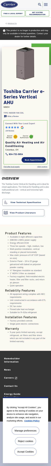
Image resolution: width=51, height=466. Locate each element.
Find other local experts (12, 167)
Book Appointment (34, 160)
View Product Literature (23, 212)
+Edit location (42, 167)
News (7, 369)
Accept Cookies (25, 451)
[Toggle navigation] (46, 5)
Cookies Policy (31, 421)
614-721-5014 (14, 154)
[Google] (21, 127)
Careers (10, 377)
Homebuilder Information (12, 360)
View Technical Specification (26, 202)
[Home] (9, 4)
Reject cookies (25, 441)
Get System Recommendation (37, 13)
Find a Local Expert (13, 13)
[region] (25, 430)
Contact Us (11, 385)
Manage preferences (25, 430)
